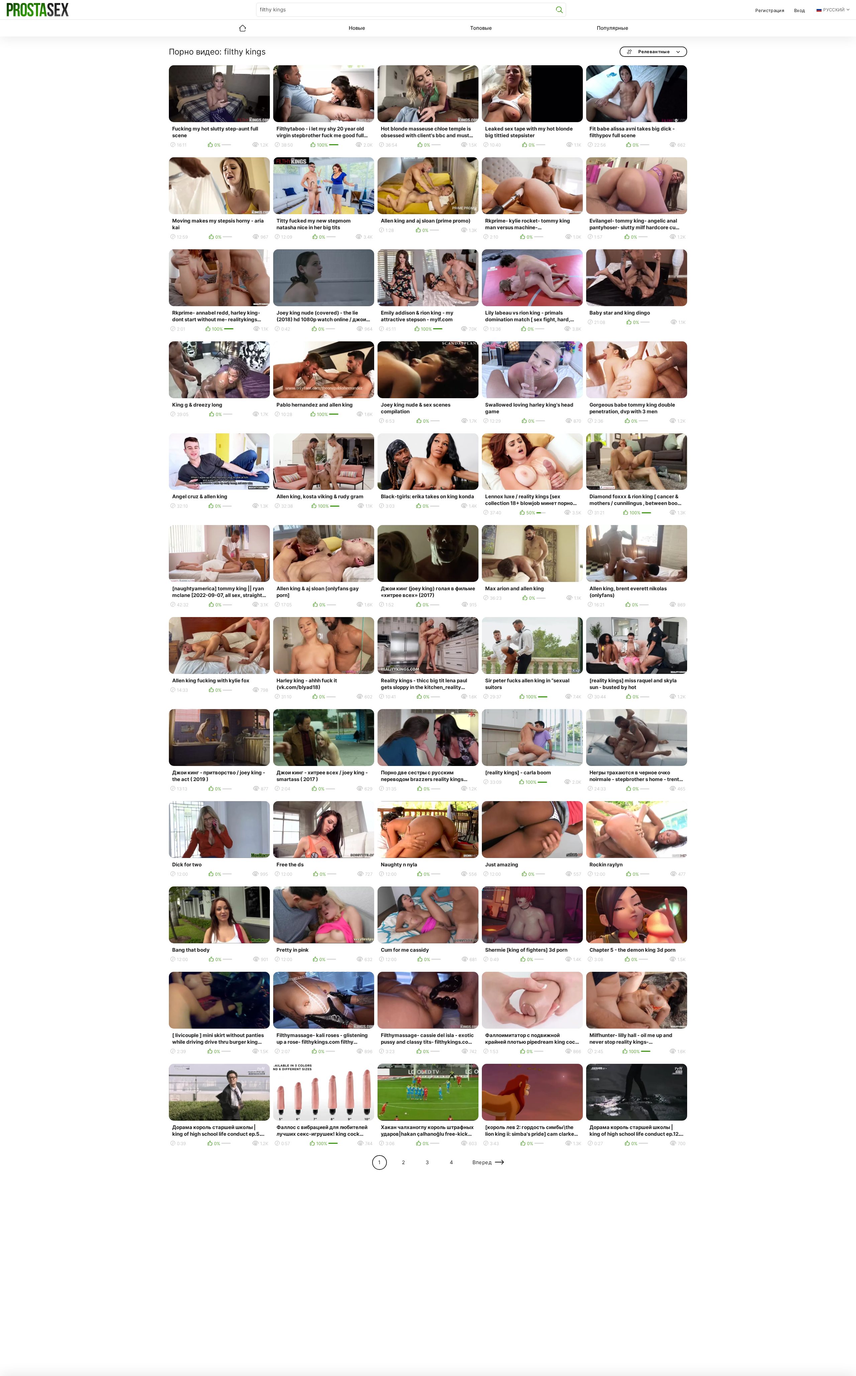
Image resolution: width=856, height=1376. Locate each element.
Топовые (481, 28)
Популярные (612, 28)
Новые (357, 28)
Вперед (482, 1162)
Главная (242, 28)
